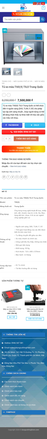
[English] (39, 3)
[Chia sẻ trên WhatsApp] (4, 177)
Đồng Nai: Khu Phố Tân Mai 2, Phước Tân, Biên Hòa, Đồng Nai (23, 364)
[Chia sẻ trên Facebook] (8, 177)
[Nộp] (42, 19)
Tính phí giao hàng (18, 166)
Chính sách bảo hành (13, 386)
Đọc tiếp (12, 317)
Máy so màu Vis (15, 172)
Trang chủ (6, 81)
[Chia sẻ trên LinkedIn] (26, 177)
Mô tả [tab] (4, 191)
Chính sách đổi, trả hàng (14, 396)
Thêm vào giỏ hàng (26, 139)
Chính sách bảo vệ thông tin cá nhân (20, 405)
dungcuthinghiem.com (30, 430)
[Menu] (3, 8)
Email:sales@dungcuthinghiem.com (19, 348)
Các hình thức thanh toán (15, 382)
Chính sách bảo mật (13, 391)
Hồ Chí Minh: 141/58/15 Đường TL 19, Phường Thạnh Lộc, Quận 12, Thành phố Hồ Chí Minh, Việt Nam (23, 355)
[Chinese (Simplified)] (35, 3)
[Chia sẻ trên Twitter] (13, 177)
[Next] (41, 47)
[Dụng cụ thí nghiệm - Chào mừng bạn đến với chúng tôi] (23, 8)
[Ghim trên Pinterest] (21, 177)
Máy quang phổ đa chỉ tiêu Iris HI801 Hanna (35, 310)
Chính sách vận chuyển (14, 400)
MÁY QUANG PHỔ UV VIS (22, 81)
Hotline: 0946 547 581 (13, 343)
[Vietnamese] (43, 3)
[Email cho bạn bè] (17, 177)
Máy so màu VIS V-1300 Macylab (12, 310)
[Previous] (5, 47)
